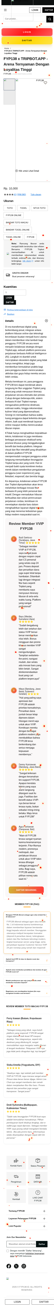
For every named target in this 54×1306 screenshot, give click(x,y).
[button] (17, 121)
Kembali (16, 1199)
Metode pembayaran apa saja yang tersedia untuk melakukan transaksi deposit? (23, 981)
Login (35, 10)
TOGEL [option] (23, 208)
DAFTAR (10, 302)
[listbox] (27, 222)
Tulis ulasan (36, 195)
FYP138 (21, 343)
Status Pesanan (38, 1166)
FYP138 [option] (30, 237)
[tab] (27, 321)
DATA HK (38, 1182)
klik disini (27, 261)
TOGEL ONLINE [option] (13, 237)
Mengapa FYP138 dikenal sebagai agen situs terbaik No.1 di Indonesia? (26, 916)
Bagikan (10, 314)
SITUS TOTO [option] (39, 208)
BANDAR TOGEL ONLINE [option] (18, 230)
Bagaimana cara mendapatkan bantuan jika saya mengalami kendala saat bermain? (23, 992)
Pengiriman (16, 1182)
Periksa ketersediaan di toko (20, 310)
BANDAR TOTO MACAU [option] (17, 222)
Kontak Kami (16, 1166)
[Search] (49, 19)
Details (9, 320)
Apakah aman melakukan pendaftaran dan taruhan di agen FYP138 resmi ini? (26, 971)
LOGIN (9, 298)
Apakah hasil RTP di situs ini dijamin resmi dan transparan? (22, 960)
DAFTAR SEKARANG (26, 890)
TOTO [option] (10, 208)
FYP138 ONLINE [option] (13, 215)
